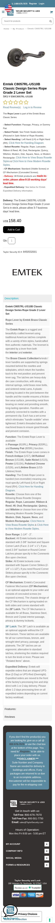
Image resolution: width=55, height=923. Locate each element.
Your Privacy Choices (24, 914)
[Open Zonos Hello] (7, 7)
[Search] (50, 21)
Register (33, 3)
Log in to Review (32, 107)
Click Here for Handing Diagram (26, 143)
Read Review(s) (12, 107)
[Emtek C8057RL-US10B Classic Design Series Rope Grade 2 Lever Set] (27, 35)
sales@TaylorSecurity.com (31, 822)
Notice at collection (15, 919)
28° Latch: (11, 626)
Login (41, 3)
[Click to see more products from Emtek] (27, 272)
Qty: (5, 240)
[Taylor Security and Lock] (23, 12)
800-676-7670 (33, 814)
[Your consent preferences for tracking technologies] (50, 920)
